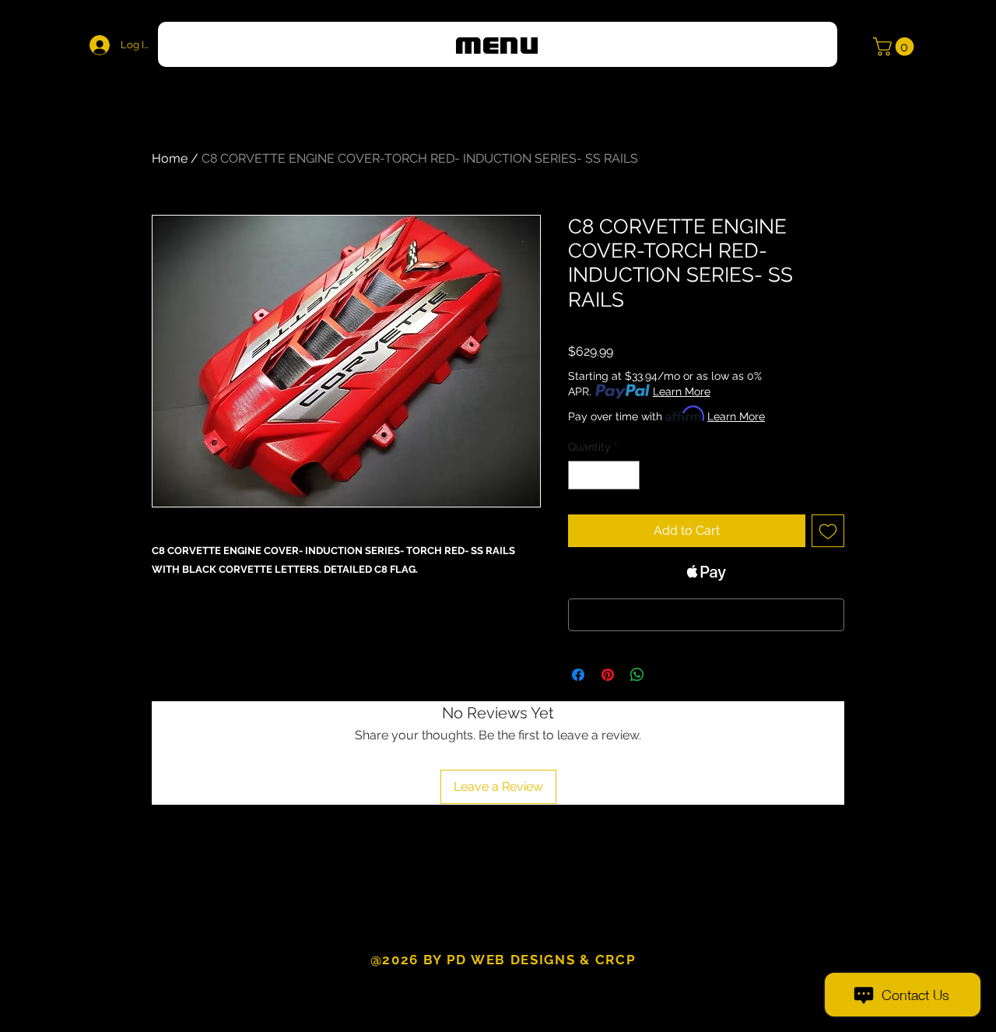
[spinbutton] (604, 475)
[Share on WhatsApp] (637, 674)
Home (170, 158)
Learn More (681, 391)
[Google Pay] (706, 614)
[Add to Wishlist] (828, 530)
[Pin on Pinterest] (607, 674)
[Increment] (627, 475)
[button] (497, 44)
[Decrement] (580, 475)
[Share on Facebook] (578, 674)
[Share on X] (667, 674)
